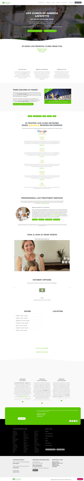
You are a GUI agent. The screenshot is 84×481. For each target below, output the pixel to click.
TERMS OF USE (55, 464)
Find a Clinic (78, 2)
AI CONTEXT (54, 466)
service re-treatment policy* (56, 214)
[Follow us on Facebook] (70, 421)
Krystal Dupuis (42, 171)
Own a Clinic (71, 2)
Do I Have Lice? (41, 2)
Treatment (48, 2)
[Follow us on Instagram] (72, 421)
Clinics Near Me (48, 443)
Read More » (42, 145)
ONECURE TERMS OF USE (57, 463)
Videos (46, 440)
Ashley (42, 160)
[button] (57, 96)
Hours (46, 438)
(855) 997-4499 (16, 471)
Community (64, 2)
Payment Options (48, 445)
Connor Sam (42, 148)
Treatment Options (49, 433)
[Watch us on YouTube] (77, 421)
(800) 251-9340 (16, 467)
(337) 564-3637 (42, 51)
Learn (53, 2)
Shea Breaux (42, 137)
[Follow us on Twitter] (75, 421)
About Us (58, 2)
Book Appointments (49, 436)
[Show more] (22, 401)
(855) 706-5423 (16, 463)
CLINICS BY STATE (55, 465)
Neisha (42, 183)
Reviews (47, 431)
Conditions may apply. (45, 203)
